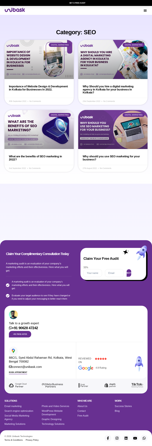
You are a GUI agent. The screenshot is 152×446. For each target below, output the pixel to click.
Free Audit (82, 415)
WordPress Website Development (52, 413)
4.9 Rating (101, 368)
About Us (82, 406)
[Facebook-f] (107, 438)
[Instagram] (117, 438)
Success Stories (123, 406)
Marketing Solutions (14, 424)
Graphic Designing (51, 419)
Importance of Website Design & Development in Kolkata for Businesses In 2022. (38, 88)
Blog (117, 411)
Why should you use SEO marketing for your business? (111, 158)
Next (129, 273)
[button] (145, 10)
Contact (81, 411)
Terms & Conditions (13, 440)
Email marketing (13, 406)
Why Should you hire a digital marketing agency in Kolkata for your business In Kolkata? (108, 89)
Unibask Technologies (22, 436)
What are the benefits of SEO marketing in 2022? (35, 158)
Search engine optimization (18, 411)
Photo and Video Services (55, 406)
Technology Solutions (53, 424)
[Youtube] (135, 438)
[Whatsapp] (144, 438)
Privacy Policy (32, 440)
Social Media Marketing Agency (16, 417)
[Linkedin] (126, 438)
